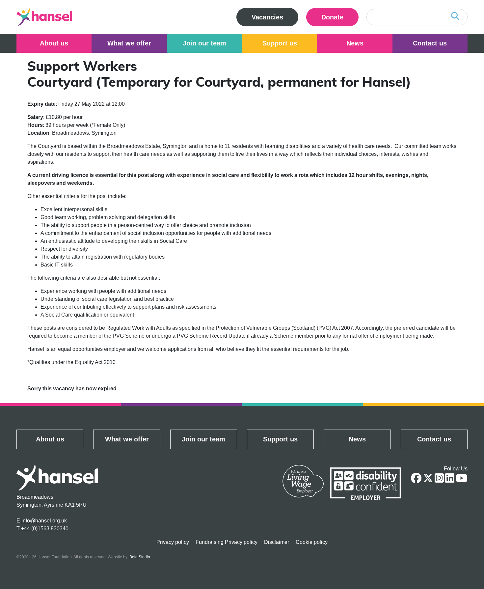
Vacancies (267, 17)
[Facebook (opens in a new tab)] (416, 480)
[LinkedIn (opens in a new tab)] (449, 480)
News (354, 43)
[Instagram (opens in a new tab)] (439, 480)
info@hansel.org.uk (44, 520)
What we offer (129, 43)
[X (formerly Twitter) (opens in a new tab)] (428, 480)
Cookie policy (312, 542)
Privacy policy (172, 542)
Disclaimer (276, 542)
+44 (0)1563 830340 (44, 528)
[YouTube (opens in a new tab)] (462, 480)
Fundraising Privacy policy (226, 542)
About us (54, 43)
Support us (279, 43)
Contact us (430, 43)
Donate (340, 17)
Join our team (204, 43)
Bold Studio (139, 557)
